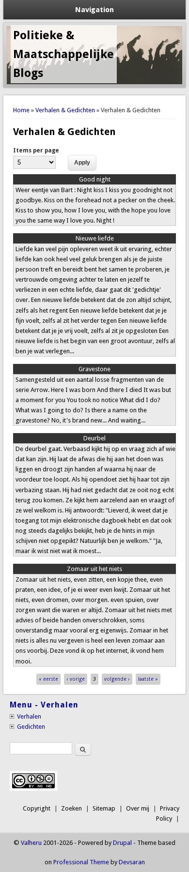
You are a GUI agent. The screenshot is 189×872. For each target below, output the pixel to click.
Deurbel (94, 438)
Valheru (31, 842)
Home (21, 110)
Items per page (36, 150)
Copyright (36, 808)
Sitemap (104, 808)
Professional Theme (81, 862)
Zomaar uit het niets (94, 568)
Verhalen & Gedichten (65, 110)
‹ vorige (76, 679)
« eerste (48, 679)
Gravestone (94, 369)
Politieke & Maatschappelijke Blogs (63, 54)
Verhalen (29, 716)
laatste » (148, 679)
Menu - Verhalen (44, 704)
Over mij (137, 808)
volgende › (116, 679)
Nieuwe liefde (95, 238)
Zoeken (71, 808)
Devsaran (132, 862)
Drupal (122, 842)
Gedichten (31, 726)
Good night (94, 179)
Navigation (94, 9)
